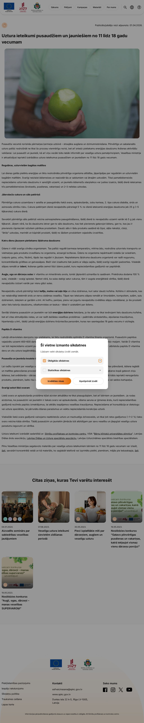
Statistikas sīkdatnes (59, 370)
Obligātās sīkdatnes (58, 360)
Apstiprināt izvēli (88, 381)
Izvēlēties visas (56, 381)
